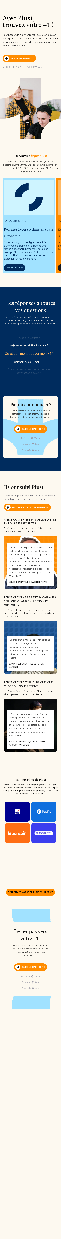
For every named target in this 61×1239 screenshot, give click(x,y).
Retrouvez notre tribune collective (30, 892)
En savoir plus (14, 268)
